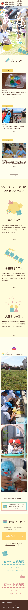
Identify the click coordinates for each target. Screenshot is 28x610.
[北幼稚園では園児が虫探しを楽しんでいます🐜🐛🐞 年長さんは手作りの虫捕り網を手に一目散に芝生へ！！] (14, 373)
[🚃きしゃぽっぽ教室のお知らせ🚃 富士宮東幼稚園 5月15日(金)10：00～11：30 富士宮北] (14, 475)
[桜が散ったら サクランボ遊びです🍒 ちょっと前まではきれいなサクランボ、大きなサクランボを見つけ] (14, 407)
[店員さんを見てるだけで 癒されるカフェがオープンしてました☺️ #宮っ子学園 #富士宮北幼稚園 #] (14, 441)
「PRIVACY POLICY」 (10, 545)
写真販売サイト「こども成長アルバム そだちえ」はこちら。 (16, 506)
